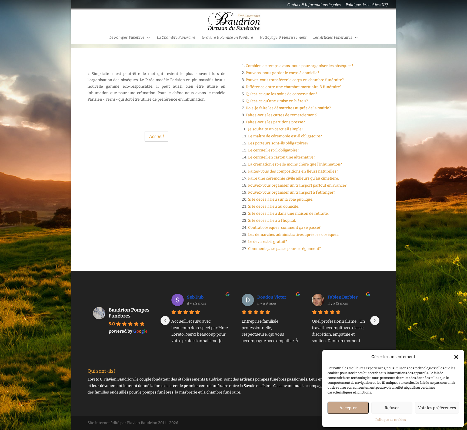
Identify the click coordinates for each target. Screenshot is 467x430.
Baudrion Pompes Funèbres (129, 313)
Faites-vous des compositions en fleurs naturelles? (293, 171)
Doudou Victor (271, 297)
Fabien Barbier (343, 297)
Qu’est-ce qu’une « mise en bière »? (277, 101)
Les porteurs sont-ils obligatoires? (278, 143)
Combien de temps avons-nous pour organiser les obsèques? (299, 66)
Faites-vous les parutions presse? (275, 122)
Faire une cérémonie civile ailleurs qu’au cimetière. (293, 178)
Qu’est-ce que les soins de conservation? (281, 94)
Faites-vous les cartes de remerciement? (282, 115)
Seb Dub (195, 297)
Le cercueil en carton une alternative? (281, 157)
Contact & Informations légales (314, 5)
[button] (456, 357)
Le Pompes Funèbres (127, 38)
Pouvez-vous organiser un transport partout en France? (297, 185)
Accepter (348, 407)
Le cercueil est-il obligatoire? (273, 150)
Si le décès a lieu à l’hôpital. (272, 220)
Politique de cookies (390, 420)
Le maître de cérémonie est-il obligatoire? (285, 136)
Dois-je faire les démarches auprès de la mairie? (288, 108)
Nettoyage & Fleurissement (283, 38)
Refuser (392, 407)
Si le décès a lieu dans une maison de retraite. (288, 213)
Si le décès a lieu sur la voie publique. (280, 199)
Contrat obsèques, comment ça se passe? (284, 227)
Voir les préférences (437, 407)
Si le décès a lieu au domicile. (273, 206)
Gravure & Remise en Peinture (227, 38)
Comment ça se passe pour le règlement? (284, 248)
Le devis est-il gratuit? (267, 241)
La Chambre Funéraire (176, 38)
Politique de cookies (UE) (367, 5)
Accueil (156, 136)
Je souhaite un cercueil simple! (275, 129)
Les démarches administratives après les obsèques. (293, 234)
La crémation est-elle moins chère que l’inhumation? (295, 164)
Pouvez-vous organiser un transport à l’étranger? (291, 192)
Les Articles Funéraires (332, 38)
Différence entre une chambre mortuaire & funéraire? (294, 87)
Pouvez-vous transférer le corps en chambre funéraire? (295, 80)
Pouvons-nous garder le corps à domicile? (282, 73)
